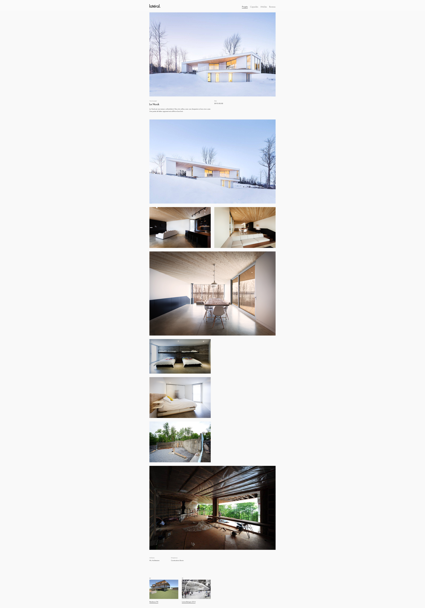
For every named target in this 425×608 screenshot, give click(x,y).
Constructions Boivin (177, 560)
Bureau (272, 6)
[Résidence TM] (150, 578)
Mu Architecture (154, 560)
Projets (245, 6)
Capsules (254, 6)
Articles (263, 6)
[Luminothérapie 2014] (183, 578)
